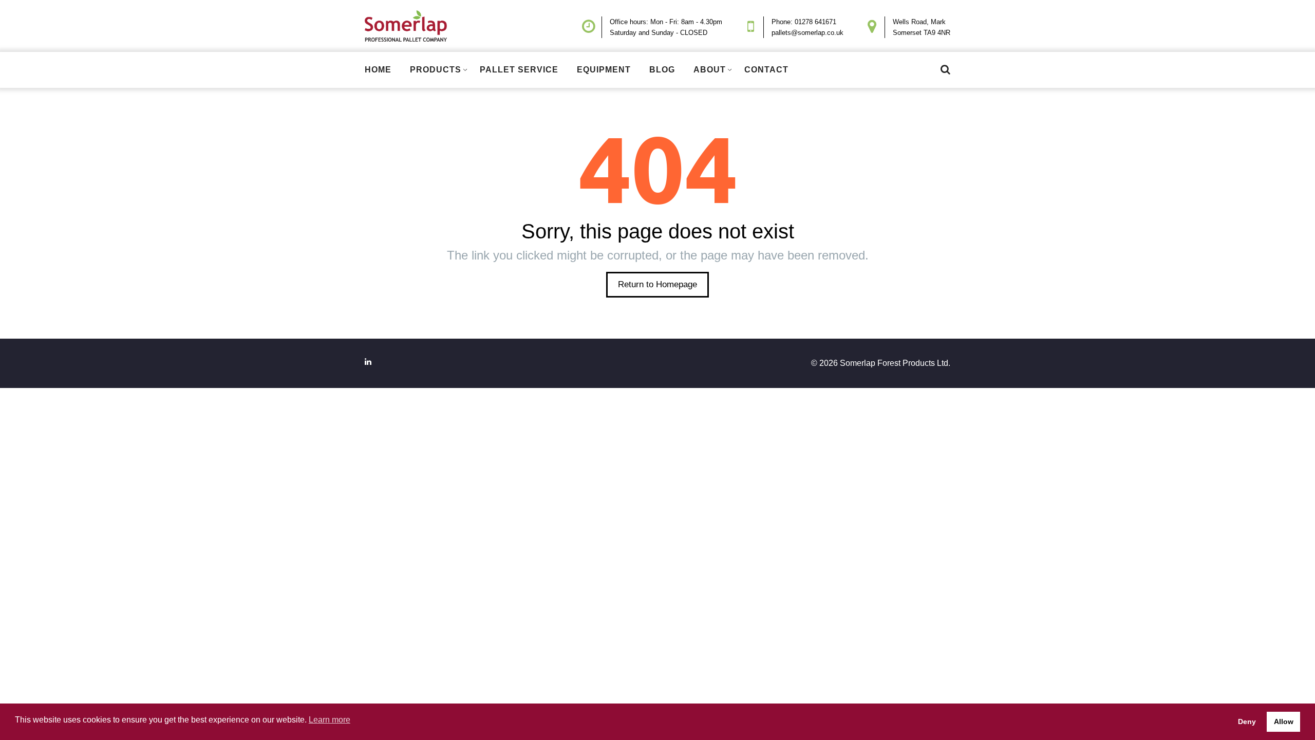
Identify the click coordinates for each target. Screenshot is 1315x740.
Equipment (604, 69)
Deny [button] (1247, 721)
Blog (662, 69)
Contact (766, 69)
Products (435, 69)
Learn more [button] (329, 719)
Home (378, 69)
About (709, 69)
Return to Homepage (657, 284)
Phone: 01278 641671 (804, 22)
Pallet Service (519, 69)
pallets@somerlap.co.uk (807, 32)
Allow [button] (1283, 721)
